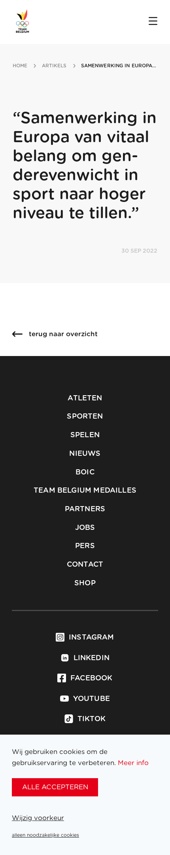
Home (20, 65)
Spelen (85, 435)
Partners (85, 509)
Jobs (85, 527)
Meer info (133, 763)
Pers (85, 546)
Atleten (85, 398)
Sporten (85, 416)
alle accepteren (55, 787)
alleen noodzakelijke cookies (45, 835)
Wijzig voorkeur (38, 818)
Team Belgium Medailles (85, 490)
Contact (85, 564)
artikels (54, 65)
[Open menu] (153, 22)
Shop (85, 583)
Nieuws (84, 453)
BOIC (85, 472)
